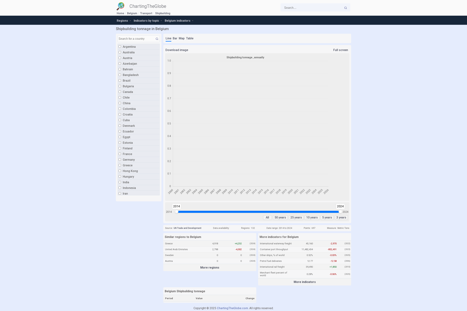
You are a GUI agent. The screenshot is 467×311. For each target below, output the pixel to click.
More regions (209, 267)
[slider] (176, 211)
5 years (327, 217)
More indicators (305, 282)
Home (120, 13)
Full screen (340, 50)
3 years (341, 217)
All (267, 217)
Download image (176, 50)
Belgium (132, 13)
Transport (146, 13)
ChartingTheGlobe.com (232, 308)
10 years (312, 217)
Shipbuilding (162, 13)
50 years (280, 217)
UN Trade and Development (187, 228)
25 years (296, 217)
